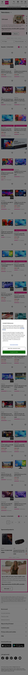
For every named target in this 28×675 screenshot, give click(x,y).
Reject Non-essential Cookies (14, 348)
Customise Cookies (14, 344)
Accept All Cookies (14, 352)
